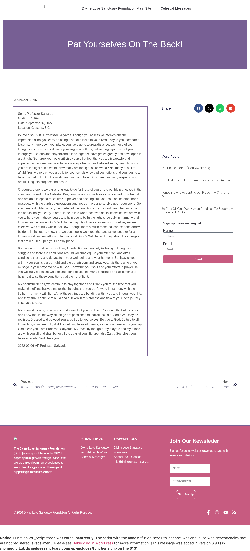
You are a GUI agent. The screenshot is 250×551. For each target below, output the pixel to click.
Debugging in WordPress (92, 543)
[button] (198, 108)
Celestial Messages (176, 8)
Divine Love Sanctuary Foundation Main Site (116, 8)
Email (167, 244)
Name (168, 230)
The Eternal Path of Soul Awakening (185, 168)
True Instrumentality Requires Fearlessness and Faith (197, 180)
